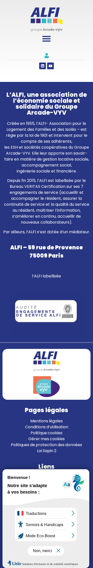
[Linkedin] (42, 66)
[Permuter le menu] (46, 38)
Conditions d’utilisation (46, 427)
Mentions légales (46, 421)
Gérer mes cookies (46, 439)
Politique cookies (46, 433)
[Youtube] (50, 66)
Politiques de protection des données (46, 445)
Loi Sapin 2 (46, 451)
